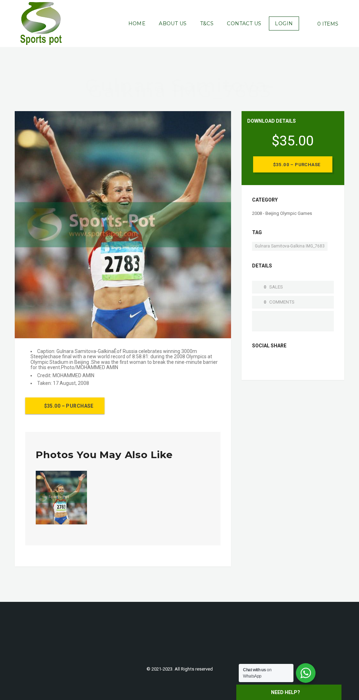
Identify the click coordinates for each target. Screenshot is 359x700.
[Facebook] (257, 363)
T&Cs (207, 23)
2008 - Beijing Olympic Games (282, 213)
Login (284, 23)
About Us (173, 23)
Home (137, 23)
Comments (281, 302)
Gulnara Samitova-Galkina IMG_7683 (290, 246)
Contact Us (244, 23)
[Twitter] (269, 363)
